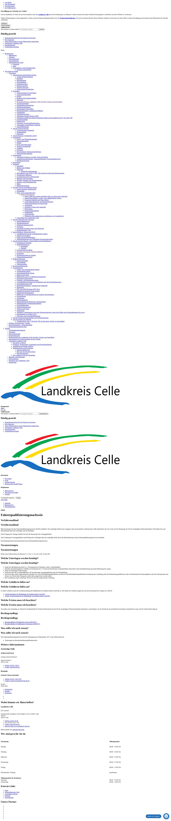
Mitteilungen (13, 55)
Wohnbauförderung (23, 223)
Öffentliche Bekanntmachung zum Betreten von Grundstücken (44, 216)
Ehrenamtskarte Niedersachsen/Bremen (29, 152)
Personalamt (16, 162)
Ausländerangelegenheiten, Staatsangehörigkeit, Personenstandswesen (38, 159)
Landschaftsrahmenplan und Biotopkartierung (39, 202)
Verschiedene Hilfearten (24, 175)
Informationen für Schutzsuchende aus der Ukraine (24, 339)
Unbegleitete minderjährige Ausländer (28, 125)
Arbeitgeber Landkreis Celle (13, 43)
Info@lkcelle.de (12, 724)
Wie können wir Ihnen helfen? (10, 29)
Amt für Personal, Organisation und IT (25, 136)
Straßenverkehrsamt (19, 259)
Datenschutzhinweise (23, 350)
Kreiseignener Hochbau (24, 243)
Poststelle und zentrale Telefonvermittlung (30, 252)
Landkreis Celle (43, 14)
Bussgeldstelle (21, 262)
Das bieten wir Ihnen (19, 343)
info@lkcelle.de (12, 667)
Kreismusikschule (14, 335)
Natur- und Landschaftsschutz (26, 193)
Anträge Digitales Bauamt (25, 77)
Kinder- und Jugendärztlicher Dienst (28, 269)
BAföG (19, 96)
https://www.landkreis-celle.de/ (17, 726)
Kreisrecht (20, 150)
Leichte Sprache (10, 482)
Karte (14, 66)
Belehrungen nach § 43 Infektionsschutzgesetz (31, 277)
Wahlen (19, 143)
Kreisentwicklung (22, 86)
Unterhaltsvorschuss (23, 114)
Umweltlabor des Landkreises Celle (28, 218)
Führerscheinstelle (22, 261)
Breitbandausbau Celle (24, 230)
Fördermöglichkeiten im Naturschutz (36, 203)
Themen (7, 328)
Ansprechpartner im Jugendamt (26, 93)
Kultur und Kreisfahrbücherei (26, 237)
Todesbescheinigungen (24, 307)
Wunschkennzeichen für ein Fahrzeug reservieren (20, 38)
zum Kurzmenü (9, 6)
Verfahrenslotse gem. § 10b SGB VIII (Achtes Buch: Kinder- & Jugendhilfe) (41, 321)
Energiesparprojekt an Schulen (26, 255)
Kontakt (7, 691)
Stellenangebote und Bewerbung (23, 348)
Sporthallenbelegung (23, 244)
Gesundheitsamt (18, 268)
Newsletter (8, 478)
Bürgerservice (9, 53)
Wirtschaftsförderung (23, 221)
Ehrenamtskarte (13, 359)
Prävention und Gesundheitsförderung (28, 316)
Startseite (7, 503)
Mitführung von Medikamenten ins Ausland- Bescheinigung (35, 294)
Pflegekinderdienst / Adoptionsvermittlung (30, 111)
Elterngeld (20, 100)
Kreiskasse (20, 134)
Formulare (16, 64)
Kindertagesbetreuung (23, 107)
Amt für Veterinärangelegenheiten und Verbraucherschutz (30, 318)
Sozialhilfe (20, 166)
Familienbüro (21, 112)
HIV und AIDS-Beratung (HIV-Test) (28, 289)
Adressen (12, 57)
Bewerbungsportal (14, 334)
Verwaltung (12, 73)
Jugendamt (16, 91)
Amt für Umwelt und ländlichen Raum (25, 187)
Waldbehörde (29, 212)
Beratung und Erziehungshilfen (26, 98)
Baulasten (20, 78)
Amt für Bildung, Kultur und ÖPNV (24, 232)
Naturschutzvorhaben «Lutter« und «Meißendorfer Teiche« (43, 198)
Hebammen (20, 287)
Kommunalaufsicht (22, 141)
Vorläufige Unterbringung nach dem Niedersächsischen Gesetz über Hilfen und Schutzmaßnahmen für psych (51, 312)
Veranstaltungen (14, 61)
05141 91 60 (11, 721)
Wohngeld (20, 169)
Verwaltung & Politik (11, 71)
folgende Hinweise (18, 729)
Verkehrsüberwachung (12, 47)
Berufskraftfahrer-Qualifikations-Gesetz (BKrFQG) (21, 622)
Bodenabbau (28, 209)
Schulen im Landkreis (23, 236)
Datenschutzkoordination (24, 153)
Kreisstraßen (20, 191)
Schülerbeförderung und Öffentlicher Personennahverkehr (35, 239)
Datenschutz (8, 689)
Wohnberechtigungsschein (25, 225)
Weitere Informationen (28, 194)
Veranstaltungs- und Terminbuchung (24, 68)
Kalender (23, 248)
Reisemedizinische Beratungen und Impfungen (31, 302)
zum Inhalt (8, 2)
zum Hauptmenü (10, 4)
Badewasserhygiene (23, 275)
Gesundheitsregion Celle (24, 284)
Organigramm (9, 797)
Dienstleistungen (14, 59)
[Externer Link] (87, 806)
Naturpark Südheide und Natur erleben (37, 200)
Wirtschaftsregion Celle (16, 62)
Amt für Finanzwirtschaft (20, 128)
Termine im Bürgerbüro (24, 70)
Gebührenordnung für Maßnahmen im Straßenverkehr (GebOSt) (25, 594)
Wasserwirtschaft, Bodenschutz (26, 189)
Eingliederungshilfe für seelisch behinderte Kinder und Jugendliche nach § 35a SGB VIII (44, 118)
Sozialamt (16, 164)
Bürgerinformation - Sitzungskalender (20, 325)
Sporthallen (24, 246)
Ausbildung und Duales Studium (23, 346)
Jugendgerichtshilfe (23, 103)
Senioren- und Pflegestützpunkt (26, 182)
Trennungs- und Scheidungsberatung (28, 123)
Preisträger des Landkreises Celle (19, 360)
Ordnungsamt (17, 155)
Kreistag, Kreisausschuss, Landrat (19, 323)
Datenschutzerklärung (67, 18)
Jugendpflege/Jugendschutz (25, 105)
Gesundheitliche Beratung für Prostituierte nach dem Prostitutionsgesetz (39, 282)
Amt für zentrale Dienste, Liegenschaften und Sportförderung (32, 241)
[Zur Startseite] (85, 385)
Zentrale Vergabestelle (23, 146)
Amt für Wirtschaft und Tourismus (23, 219)
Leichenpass (20, 298)
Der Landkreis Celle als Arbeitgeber (24, 355)
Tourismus (20, 227)
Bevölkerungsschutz (23, 161)
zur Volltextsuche (10, 8)
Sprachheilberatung (23, 305)
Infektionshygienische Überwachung (28, 291)
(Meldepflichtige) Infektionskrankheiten (29, 303)
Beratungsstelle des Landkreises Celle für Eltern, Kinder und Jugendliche (39, 102)
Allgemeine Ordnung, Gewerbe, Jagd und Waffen (32, 157)
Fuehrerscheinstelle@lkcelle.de (17, 681)
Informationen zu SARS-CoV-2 (27, 314)
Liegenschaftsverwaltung (24, 250)
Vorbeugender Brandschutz (25, 89)
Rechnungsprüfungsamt (20, 266)
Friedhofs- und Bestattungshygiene (27, 280)
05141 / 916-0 (12, 665)
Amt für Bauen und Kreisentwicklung (24, 75)
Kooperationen (21, 296)
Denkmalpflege (21, 82)
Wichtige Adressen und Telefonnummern (29, 180)
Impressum (8, 693)
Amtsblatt (20, 148)
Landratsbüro (17, 137)
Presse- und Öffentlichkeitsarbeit (27, 139)
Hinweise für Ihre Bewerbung (26, 352)
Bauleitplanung (21, 80)
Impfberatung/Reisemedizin (25, 293)
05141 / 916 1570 (13, 679)
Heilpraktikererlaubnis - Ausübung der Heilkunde (32, 285)
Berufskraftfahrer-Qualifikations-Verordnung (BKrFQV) (22, 624)
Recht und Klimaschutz (24, 144)
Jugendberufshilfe (22, 119)
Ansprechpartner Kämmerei (25, 130)
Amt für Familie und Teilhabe (22, 319)
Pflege (19, 184)
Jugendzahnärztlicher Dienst (25, 273)
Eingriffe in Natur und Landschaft (35, 207)
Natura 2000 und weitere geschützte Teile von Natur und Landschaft (46, 196)
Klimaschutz (13, 362)
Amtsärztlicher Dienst (23, 271)
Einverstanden (6, 25)
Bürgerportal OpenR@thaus (13, 484)
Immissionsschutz (22, 84)
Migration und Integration (25, 178)
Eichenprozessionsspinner (25, 278)
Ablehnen (4, 23)
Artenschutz (28, 205)
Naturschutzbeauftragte (32, 211)
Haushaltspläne (21, 132)
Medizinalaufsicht (22, 300)
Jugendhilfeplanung (23, 127)
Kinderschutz (21, 121)
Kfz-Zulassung (9, 40)
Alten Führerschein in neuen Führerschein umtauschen (22, 41)
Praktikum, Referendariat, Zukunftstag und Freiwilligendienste (32, 344)
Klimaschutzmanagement (24, 257)
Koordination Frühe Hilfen (25, 109)
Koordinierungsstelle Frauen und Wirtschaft (30, 228)
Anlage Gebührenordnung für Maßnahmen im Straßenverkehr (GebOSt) (27, 596)
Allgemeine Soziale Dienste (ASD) (28, 116)
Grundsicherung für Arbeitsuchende (28, 177)
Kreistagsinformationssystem (18, 327)
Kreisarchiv (20, 253)
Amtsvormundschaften (24, 94)
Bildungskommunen (23, 186)
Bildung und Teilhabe (23, 168)
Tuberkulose (20, 310)
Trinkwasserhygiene (23, 309)
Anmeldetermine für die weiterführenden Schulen (32, 234)
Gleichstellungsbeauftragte (17, 330)
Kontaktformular (10, 45)
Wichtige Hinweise (22, 87)
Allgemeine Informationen (29, 171)
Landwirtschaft (29, 214)
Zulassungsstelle (22, 264)
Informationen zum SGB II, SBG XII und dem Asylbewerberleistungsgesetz (40, 173)
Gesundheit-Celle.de (11, 794)
